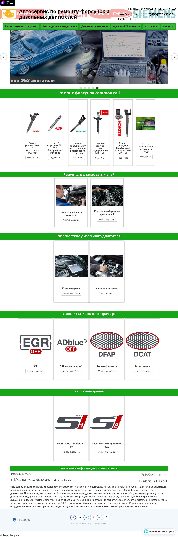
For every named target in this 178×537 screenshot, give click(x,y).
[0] (73, 517)
